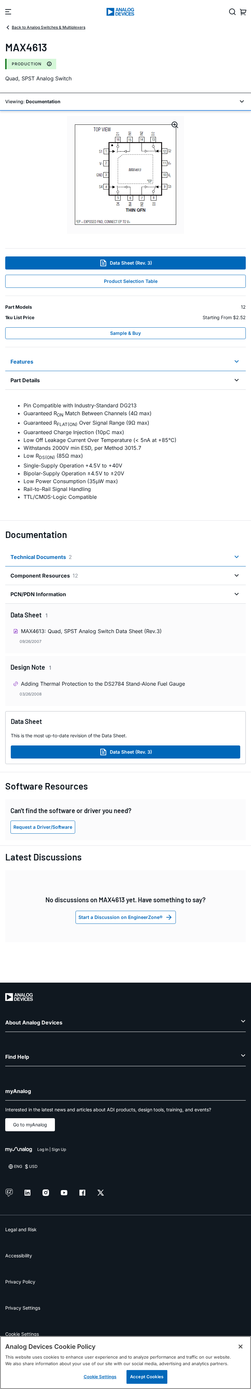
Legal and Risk (21, 1229)
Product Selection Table (131, 281)
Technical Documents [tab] (41, 557)
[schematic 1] (125, 175)
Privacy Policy (20, 1281)
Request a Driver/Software (42, 827)
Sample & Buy (125, 333)
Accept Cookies (146, 1376)
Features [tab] (21, 361)
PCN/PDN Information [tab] (38, 594)
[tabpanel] (125, 451)
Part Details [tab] (25, 380)
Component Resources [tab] (44, 575)
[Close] (240, 1346)
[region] (125, 1362)
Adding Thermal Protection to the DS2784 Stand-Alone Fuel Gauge (103, 683)
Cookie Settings (22, 1334)
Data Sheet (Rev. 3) (131, 263)
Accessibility (18, 1255)
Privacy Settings (22, 1308)
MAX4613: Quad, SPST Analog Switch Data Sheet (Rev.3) (91, 631)
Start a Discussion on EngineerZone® (120, 917)
